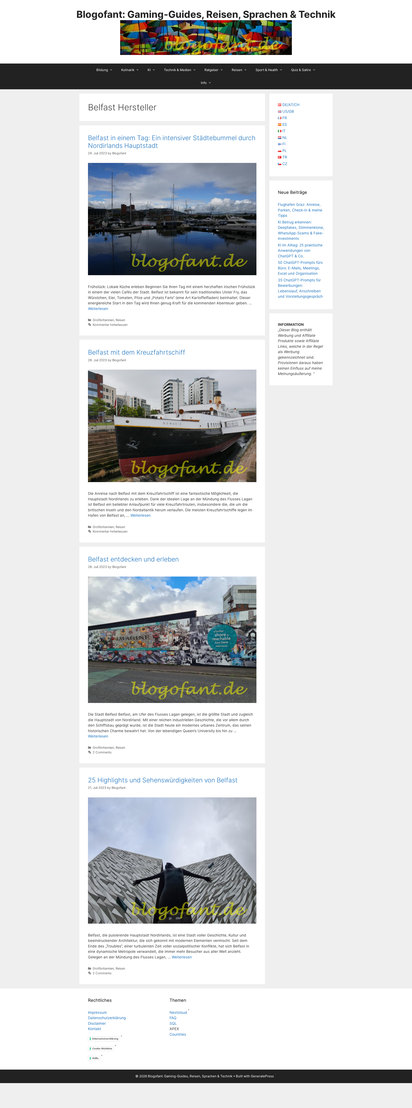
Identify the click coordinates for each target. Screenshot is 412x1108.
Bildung (102, 70)
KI (149, 70)
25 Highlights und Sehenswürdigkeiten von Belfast (163, 780)
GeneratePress (262, 1076)
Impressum (97, 1012)
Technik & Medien (177, 70)
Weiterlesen (98, 309)
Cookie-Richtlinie (102, 1048)
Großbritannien (103, 320)
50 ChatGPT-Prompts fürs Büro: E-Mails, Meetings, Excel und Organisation (300, 268)
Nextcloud (178, 1012)
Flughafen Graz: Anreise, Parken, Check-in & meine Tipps (300, 210)
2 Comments (102, 752)
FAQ (173, 1018)
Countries (178, 1034)
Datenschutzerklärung (107, 1018)
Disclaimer (97, 1023)
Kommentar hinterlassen (110, 324)
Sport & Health (267, 70)
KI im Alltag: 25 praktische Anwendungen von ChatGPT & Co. (300, 250)
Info (204, 83)
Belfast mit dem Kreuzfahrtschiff (136, 352)
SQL (173, 1023)
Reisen (237, 70)
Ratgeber (211, 70)
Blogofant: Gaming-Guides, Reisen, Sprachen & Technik (206, 14)
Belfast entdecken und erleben (133, 559)
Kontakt (94, 1029)
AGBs (95, 1058)
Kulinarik (127, 70)
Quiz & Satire (301, 70)
